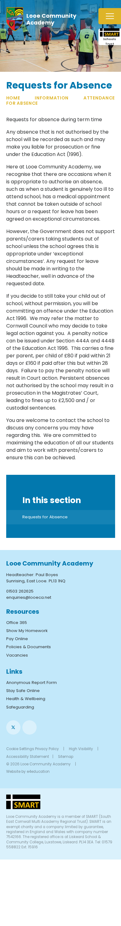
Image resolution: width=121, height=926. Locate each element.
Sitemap (65, 756)
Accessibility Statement (27, 756)
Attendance (99, 98)
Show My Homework (27, 631)
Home (13, 98)
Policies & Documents (28, 647)
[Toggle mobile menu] (109, 16)
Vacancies (17, 655)
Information (52, 98)
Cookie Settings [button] (20, 748)
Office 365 (16, 623)
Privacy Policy (47, 748)
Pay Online (17, 639)
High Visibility (81, 748)
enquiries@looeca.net (28, 597)
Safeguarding (20, 707)
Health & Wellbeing (25, 699)
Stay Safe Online (23, 691)
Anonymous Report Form (31, 682)
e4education (38, 771)
